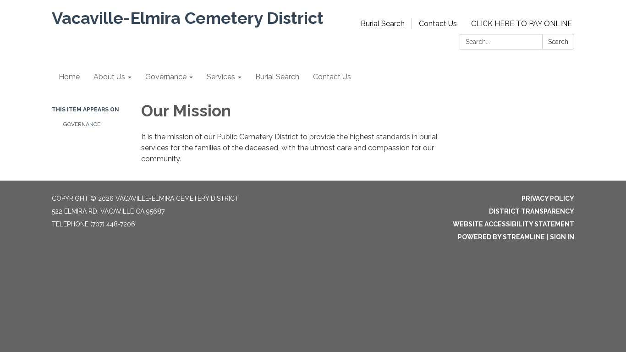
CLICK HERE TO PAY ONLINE (521, 23)
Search (558, 41)
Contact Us (438, 23)
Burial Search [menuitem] (277, 76)
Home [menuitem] (69, 76)
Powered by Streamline (501, 237)
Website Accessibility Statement (513, 224)
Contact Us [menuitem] (332, 76)
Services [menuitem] (221, 76)
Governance (81, 124)
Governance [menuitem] (166, 76)
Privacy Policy (548, 198)
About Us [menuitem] (109, 76)
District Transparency (531, 211)
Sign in (562, 237)
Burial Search (383, 23)
